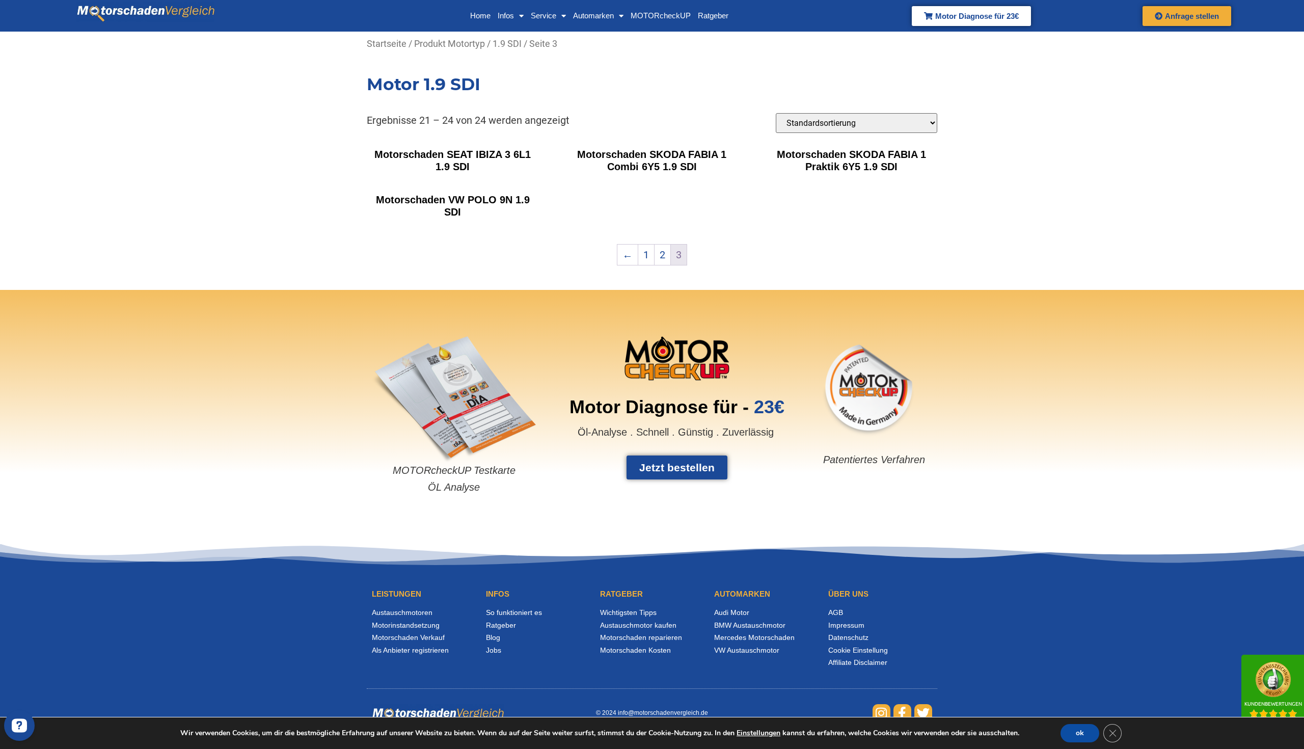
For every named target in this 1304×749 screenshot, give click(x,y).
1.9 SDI (507, 43)
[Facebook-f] (902, 713)
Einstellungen (758, 733)
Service (543, 15)
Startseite (386, 43)
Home (480, 15)
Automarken (593, 15)
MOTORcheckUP (661, 15)
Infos (506, 15)
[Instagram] (881, 713)
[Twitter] (923, 713)
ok (1080, 733)
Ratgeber (713, 15)
